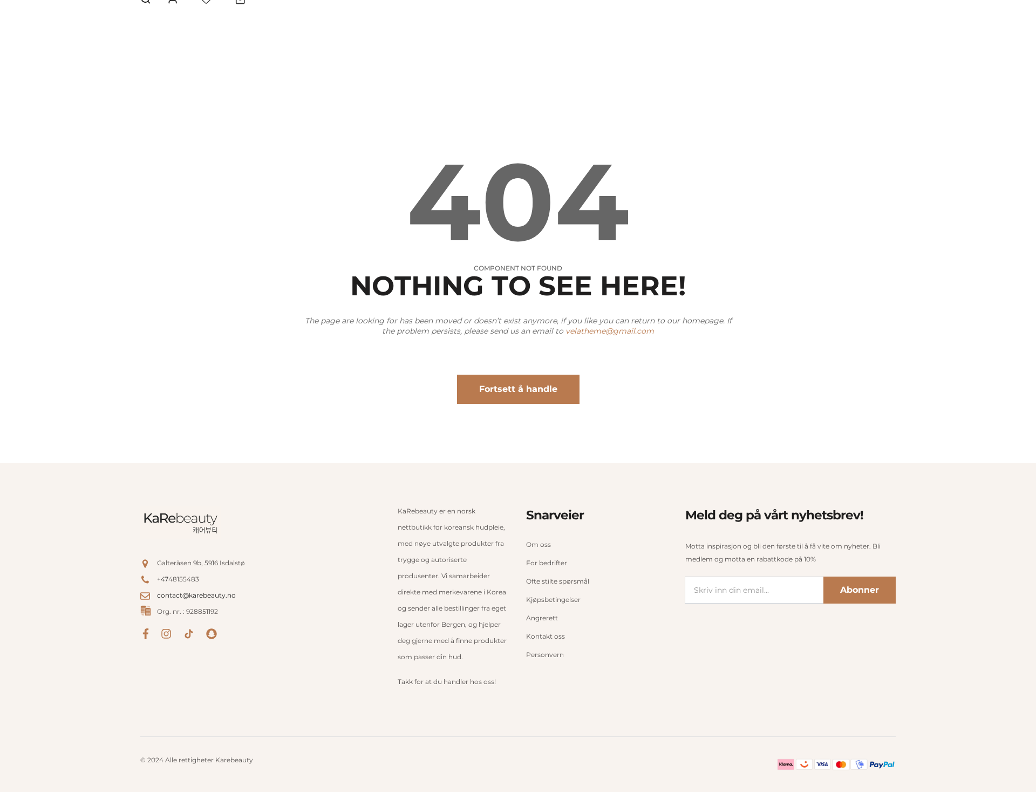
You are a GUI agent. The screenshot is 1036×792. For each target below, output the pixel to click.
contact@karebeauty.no (196, 595)
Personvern (545, 655)
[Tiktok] (188, 633)
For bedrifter (546, 563)
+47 (162, 579)
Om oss (538, 544)
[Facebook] (145, 633)
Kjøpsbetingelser (553, 599)
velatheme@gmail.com (609, 331)
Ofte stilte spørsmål (557, 581)
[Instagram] (166, 633)
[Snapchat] (211, 633)
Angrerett (542, 618)
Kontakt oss (545, 636)
